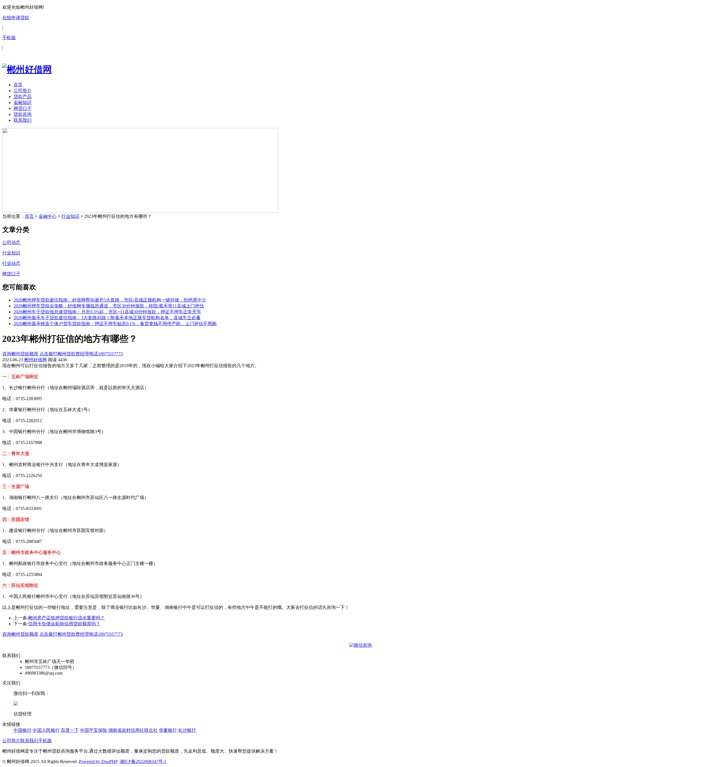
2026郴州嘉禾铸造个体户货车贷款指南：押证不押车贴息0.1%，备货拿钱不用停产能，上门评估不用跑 (115, 323)
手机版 (9, 37)
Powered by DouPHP (98, 761)
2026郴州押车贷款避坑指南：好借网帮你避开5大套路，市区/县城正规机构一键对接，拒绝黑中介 (110, 300)
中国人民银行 (46, 730)
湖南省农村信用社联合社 (133, 730)
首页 (18, 84)
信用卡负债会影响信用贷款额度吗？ (64, 623)
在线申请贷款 (15, 17)
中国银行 (23, 730)
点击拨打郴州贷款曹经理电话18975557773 (81, 353)
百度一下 (70, 730)
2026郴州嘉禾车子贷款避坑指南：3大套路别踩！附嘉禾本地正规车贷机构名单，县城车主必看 (107, 317)
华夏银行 (168, 730)
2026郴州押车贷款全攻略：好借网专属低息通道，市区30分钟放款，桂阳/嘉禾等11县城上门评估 (109, 305)
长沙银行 (187, 730)
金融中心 (48, 216)
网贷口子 (23, 108)
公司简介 (23, 90)
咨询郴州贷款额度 (20, 353)
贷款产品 (23, 96)
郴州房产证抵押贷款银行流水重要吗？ (66, 617)
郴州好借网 (35, 359)
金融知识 (23, 102)
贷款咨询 (23, 114)
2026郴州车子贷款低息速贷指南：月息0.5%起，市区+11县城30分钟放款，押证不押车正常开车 (107, 311)
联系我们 (23, 120)
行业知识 (70, 216)
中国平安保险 (93, 730)
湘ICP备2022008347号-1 (143, 761)
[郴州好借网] (27, 69)
